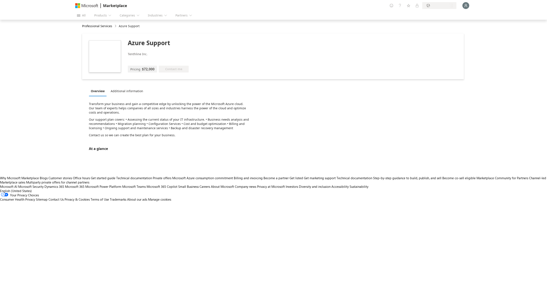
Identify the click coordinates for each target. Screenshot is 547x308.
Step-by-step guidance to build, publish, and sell (407, 178)
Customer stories (60, 178)
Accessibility (340, 186)
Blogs (44, 178)
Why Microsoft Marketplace (19, 178)
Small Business (188, 186)
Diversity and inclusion (315, 186)
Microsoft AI (8, 186)
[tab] (99, 91)
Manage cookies (159, 199)
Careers (205, 186)
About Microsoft (222, 186)
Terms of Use (100, 199)
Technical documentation (134, 178)
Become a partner (276, 178)
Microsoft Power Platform (103, 186)
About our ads (137, 199)
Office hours (81, 178)
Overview (98, 91)
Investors (292, 186)
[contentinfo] (116, 26)
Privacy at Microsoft (271, 186)
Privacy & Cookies (77, 199)
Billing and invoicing (248, 178)
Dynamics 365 (54, 186)
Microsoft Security (31, 186)
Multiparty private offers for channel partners (57, 182)
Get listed (296, 178)
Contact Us (56, 199)
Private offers (162, 178)
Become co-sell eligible (459, 178)
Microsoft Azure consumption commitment (203, 178)
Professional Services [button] (97, 26)
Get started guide (103, 178)
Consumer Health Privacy (17, 199)
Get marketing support (320, 178)
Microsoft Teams (134, 186)
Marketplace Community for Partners (502, 178)
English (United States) (16, 191)
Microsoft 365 (74, 186)
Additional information (127, 91)
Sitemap (42, 199)
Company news (245, 186)
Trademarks (118, 199)
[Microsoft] (86, 5)
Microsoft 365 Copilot (162, 186)
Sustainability (359, 186)
